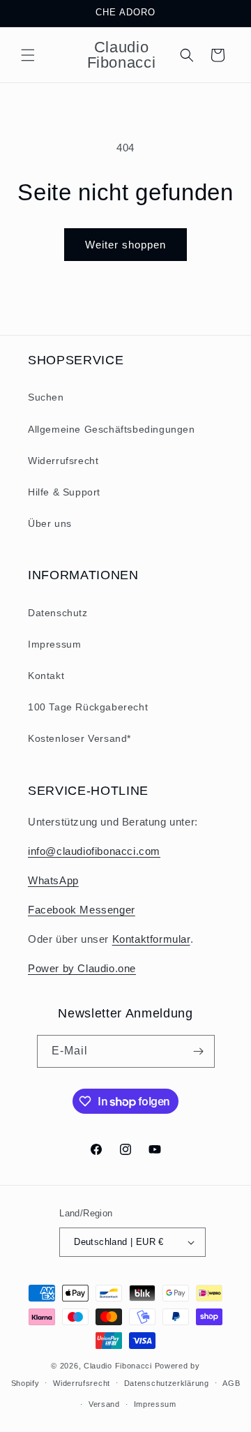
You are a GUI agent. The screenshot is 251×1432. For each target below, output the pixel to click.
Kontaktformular (151, 939)
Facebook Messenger (81, 910)
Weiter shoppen (125, 245)
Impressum (54, 644)
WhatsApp (53, 880)
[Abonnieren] (198, 1051)
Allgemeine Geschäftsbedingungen (111, 429)
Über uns (50, 523)
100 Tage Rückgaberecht (88, 707)
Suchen (46, 397)
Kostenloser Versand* (79, 738)
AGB (231, 1383)
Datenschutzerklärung (166, 1383)
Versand (104, 1404)
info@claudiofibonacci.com (94, 851)
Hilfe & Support (64, 492)
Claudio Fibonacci (118, 1366)
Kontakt (46, 675)
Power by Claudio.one (82, 968)
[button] (28, 55)
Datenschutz (58, 612)
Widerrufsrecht (63, 460)
